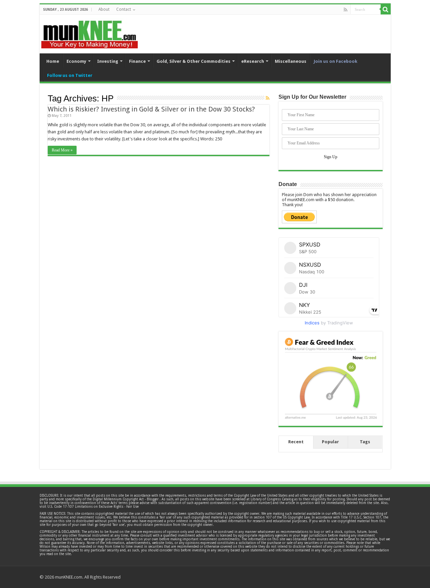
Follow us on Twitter (69, 75)
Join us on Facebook (335, 61)
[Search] (386, 9)
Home (52, 61)
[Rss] (345, 10)
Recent (296, 441)
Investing (107, 61)
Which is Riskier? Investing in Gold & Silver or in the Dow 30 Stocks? (151, 109)
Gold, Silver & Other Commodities (193, 61)
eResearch (252, 61)
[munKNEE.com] (89, 32)
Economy (76, 61)
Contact (123, 9)
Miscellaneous (290, 61)
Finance (137, 61)
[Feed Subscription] (267, 98)
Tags (365, 441)
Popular (330, 441)
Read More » (62, 150)
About (104, 9)
